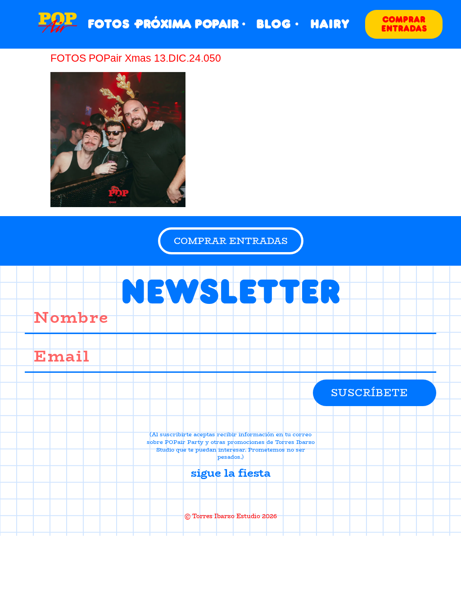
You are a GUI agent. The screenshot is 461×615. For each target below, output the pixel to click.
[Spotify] (262, 495)
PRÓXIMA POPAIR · (190, 24)
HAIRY (329, 24)
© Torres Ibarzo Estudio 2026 (231, 515)
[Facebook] (198, 495)
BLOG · (277, 24)
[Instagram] (230, 495)
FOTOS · (113, 24)
